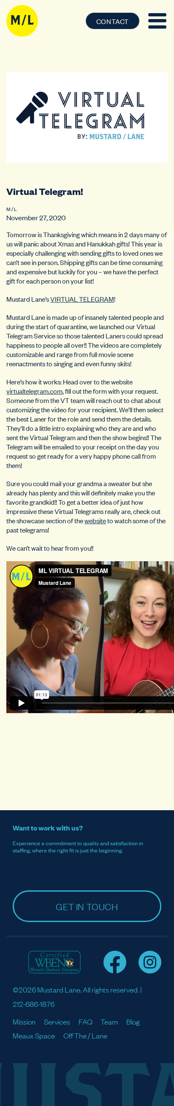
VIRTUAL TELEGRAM (82, 298)
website (95, 520)
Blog (133, 1021)
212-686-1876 (33, 1004)
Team (109, 1021)
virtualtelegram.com (34, 390)
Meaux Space (34, 1035)
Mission (24, 1021)
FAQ (85, 1021)
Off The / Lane (85, 1035)
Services (57, 1021)
